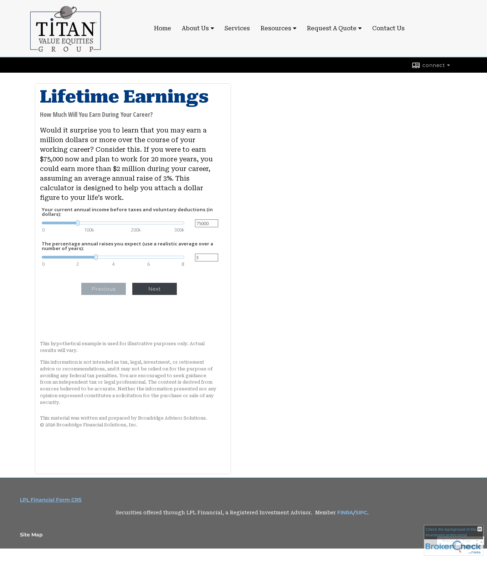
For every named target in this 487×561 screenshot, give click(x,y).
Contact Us (388, 28)
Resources (276, 28)
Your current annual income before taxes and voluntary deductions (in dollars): (127, 212)
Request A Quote (332, 28)
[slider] (113, 223)
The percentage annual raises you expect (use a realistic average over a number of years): (127, 246)
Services (237, 28)
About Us (195, 28)
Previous (104, 289)
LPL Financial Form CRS (51, 500)
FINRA (345, 512)
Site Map (31, 534)
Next (154, 289)
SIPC (361, 512)
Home (162, 28)
